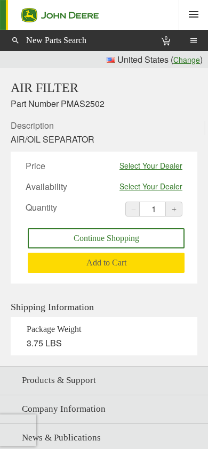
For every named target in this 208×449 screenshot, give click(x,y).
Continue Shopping (106, 238)
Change (186, 59)
